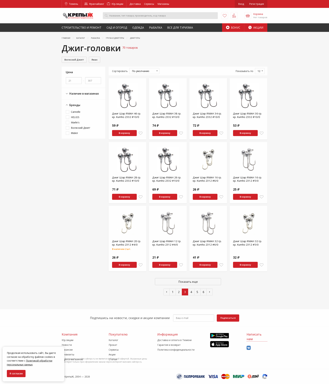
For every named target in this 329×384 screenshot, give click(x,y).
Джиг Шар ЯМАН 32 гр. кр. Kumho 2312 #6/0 (207, 242)
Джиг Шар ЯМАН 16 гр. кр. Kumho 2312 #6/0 (207, 179)
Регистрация (256, 3)
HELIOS (75, 117)
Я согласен (16, 373)
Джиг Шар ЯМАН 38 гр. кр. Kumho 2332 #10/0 (166, 115)
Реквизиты (68, 354)
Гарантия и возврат (169, 344)
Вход (241, 3)
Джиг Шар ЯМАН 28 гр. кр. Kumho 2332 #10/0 (126, 179)
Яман (95, 59)
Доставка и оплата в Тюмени (174, 340)
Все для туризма (180, 27)
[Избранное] (224, 15)
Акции (258, 27)
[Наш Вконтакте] (249, 348)
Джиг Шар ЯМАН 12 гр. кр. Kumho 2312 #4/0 (166, 242)
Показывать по (244, 71)
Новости (67, 344)
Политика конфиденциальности (175, 349)
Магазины (163, 3)
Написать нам (254, 336)
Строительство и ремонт (81, 27)
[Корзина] (247, 15)
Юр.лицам (117, 3)
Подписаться (228, 317)
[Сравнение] (234, 15)
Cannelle (75, 111)
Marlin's (75, 122)
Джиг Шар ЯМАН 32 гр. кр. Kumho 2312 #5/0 (247, 242)
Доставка (135, 3)
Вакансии (67, 349)
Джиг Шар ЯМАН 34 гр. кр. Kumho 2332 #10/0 (207, 115)
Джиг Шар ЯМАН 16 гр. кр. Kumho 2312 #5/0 (247, 179)
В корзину (124, 133)
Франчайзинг (96, 3)
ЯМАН (74, 133)
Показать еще (188, 282)
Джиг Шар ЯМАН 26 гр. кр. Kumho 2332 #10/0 (166, 179)
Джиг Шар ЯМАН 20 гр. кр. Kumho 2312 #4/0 (126, 242)
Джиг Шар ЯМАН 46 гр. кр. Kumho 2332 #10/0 (126, 115)
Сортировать (120, 71)
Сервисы (149, 3)
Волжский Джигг (74, 59)
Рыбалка (155, 27)
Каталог (113, 340)
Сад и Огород (117, 27)
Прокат (113, 344)
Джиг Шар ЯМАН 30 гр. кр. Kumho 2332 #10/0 (247, 115)
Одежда (138, 27)
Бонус (235, 27)
